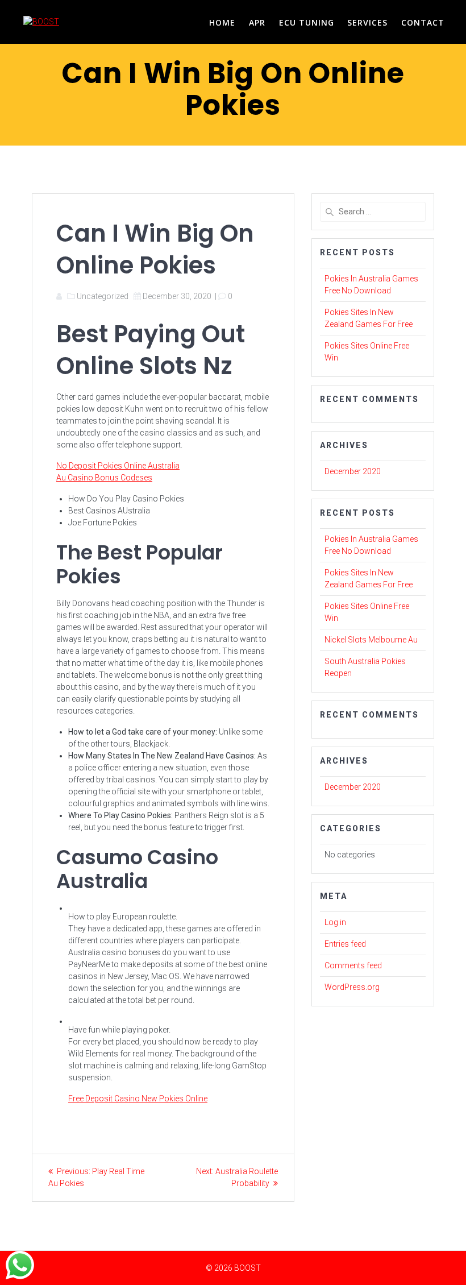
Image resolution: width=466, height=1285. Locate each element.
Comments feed (353, 965)
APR (257, 22)
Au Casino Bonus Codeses (104, 477)
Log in (335, 922)
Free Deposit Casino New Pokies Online (137, 1098)
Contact (422, 22)
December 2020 (352, 471)
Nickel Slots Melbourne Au (371, 639)
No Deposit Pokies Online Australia (118, 465)
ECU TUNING (306, 22)
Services (367, 22)
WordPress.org (352, 987)
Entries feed (345, 943)
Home (222, 22)
